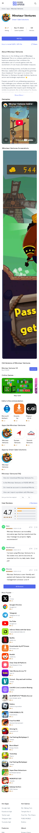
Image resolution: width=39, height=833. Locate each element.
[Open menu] (3, 3)
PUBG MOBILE (26, 818)
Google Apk (6, 808)
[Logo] (18, 3)
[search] (35, 3)
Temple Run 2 (26, 812)
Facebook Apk (7, 812)
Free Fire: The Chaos (28, 815)
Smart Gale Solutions (20, 19)
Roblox (23, 822)
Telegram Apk (6, 818)
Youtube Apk (6, 822)
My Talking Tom (26, 808)
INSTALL (19, 39)
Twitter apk (6, 815)
